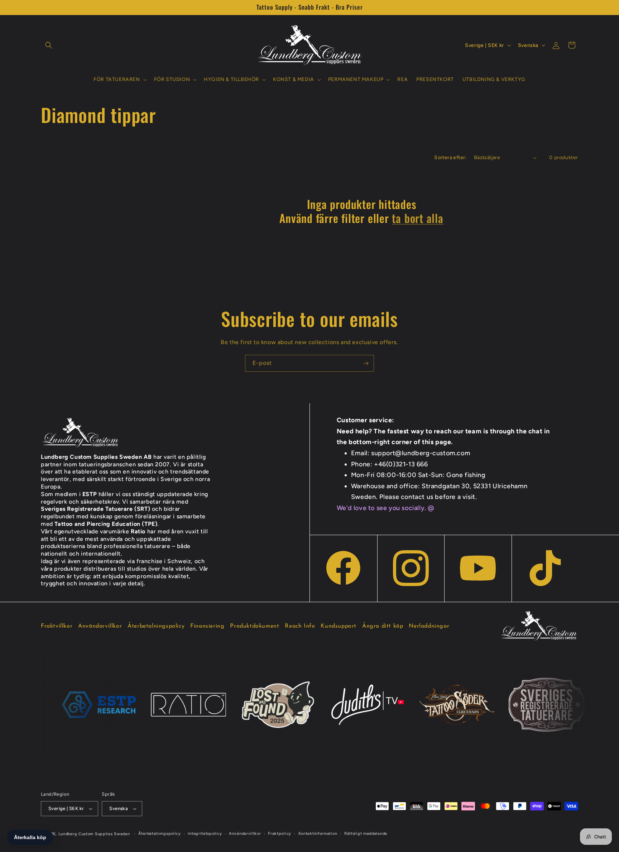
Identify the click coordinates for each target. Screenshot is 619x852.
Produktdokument (254, 626)
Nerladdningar (429, 626)
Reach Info (300, 626)
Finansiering (207, 626)
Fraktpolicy (279, 833)
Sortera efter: (450, 157)
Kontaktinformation (317, 833)
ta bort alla (417, 218)
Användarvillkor (100, 626)
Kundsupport (338, 626)
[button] (49, 45)
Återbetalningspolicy (156, 626)
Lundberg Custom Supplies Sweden (94, 834)
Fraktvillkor (56, 626)
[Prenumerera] (366, 363)
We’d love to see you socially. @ (386, 508)
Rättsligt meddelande (365, 833)
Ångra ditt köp (382, 626)
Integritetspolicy (205, 833)
